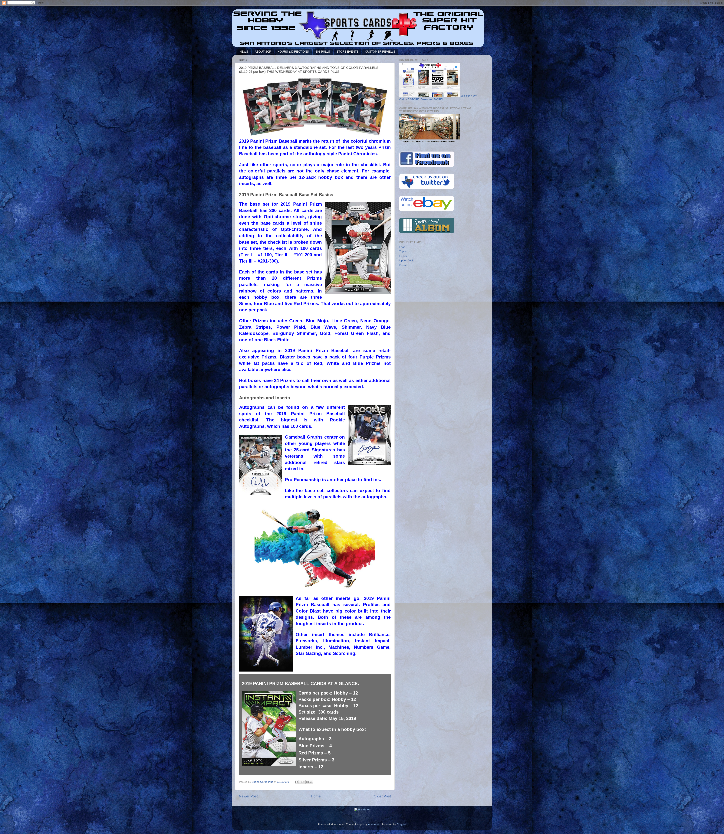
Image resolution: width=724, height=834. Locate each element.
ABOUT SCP (263, 51)
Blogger (401, 824)
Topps (403, 251)
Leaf (402, 247)
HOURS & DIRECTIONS (293, 51)
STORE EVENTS (347, 51)
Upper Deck (406, 260)
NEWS (244, 51)
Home (316, 796)
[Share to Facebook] (307, 782)
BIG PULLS (322, 51)
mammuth (374, 824)
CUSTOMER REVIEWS (380, 51)
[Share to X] (304, 782)
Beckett (403, 265)
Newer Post (248, 796)
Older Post (382, 796)
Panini (403, 256)
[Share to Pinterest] (311, 782)
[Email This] (296, 782)
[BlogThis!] (300, 782)
